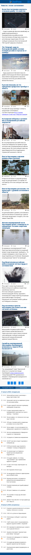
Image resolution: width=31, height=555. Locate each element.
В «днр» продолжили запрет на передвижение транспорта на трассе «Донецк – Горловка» (15, 412)
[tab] (7, 387)
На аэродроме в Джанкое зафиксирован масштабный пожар (15, 474)
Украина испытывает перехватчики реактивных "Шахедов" (15, 532)
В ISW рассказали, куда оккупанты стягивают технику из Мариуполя (15, 446)
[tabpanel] (15, 470)
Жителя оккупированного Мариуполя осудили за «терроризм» (15, 433)
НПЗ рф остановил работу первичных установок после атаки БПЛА (15, 423)
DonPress (16, 1)
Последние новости (7, 387)
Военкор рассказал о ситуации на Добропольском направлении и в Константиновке (15, 480)
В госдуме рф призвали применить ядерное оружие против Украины (15, 543)
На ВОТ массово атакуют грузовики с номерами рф (15, 441)
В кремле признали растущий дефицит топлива (15, 486)
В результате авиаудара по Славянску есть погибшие (15, 537)
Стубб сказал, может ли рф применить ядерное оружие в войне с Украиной (15, 522)
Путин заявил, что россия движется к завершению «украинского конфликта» (15, 428)
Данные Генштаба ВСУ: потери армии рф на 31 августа (15, 500)
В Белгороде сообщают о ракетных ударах (15, 517)
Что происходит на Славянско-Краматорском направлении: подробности (15, 453)
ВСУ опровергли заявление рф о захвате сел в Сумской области (15, 527)
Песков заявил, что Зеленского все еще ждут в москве (15, 418)
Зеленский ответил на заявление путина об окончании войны (15, 401)
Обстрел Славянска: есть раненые (15, 491)
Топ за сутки (23, 387)
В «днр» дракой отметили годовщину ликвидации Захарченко (15, 406)
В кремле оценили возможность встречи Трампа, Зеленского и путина (15, 509)
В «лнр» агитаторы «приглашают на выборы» (15, 465)
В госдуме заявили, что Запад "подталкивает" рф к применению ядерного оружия (15, 459)
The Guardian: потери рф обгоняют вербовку (15, 495)
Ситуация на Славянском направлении (15, 437)
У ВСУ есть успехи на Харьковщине (15, 513)
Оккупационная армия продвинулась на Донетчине (15, 548)
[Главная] (11, 2)
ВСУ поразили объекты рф (15, 469)
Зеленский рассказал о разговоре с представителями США (15, 396)
